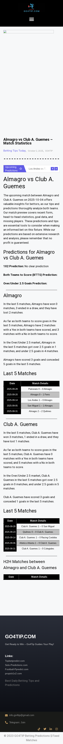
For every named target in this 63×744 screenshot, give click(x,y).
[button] (31, 19)
